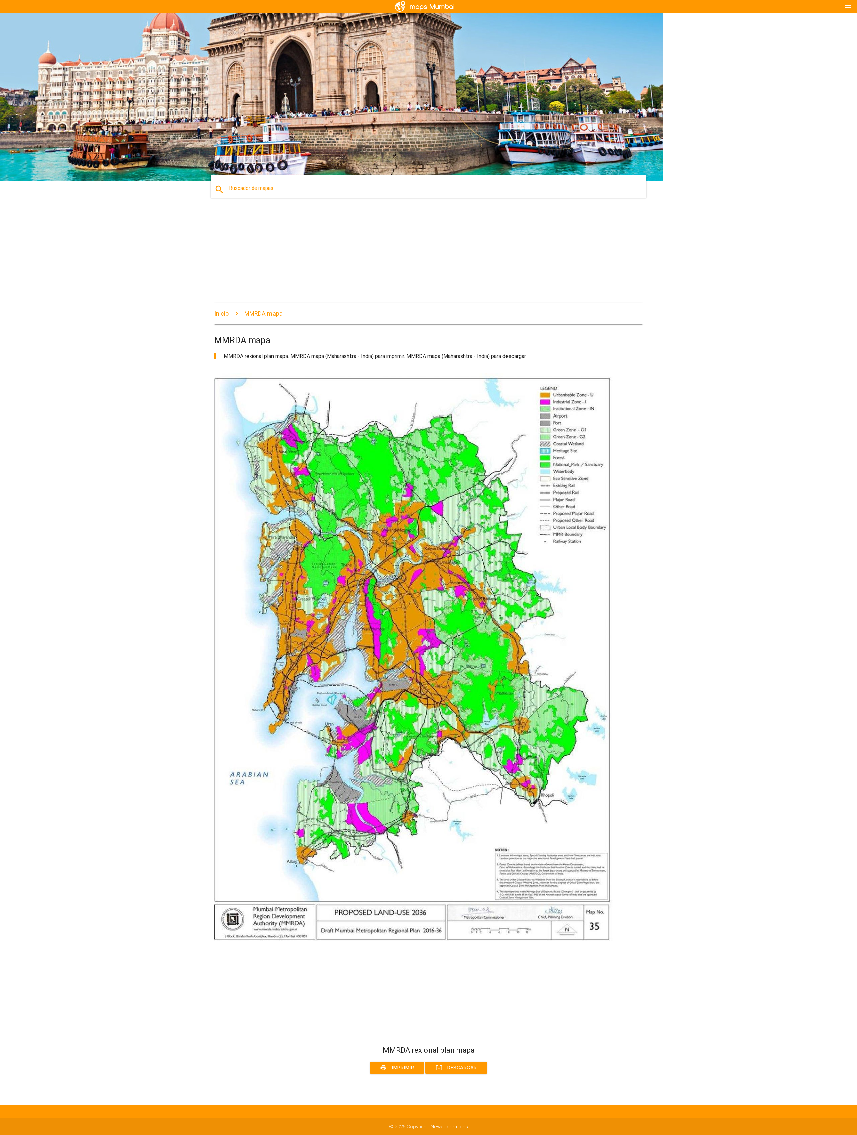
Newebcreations (449, 1127)
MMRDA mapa (263, 313)
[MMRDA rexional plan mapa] (415, 940)
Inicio (221, 313)
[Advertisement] (415, 256)
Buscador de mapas (251, 188)
